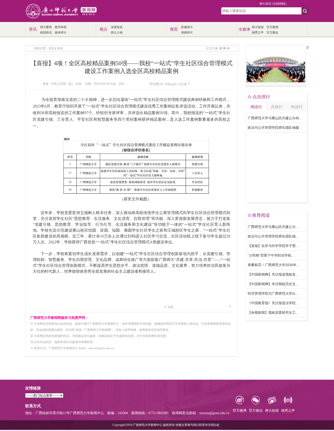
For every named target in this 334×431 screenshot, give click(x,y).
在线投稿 (279, 3)
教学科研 (61, 27)
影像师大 (187, 27)
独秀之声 (258, 32)
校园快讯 (46, 32)
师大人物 (116, 32)
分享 (184, 84)
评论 (170, 84)
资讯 (60, 48)
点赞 (156, 84)
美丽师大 (187, 32)
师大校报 (258, 27)
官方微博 (272, 27)
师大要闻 (46, 27)
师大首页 (265, 3)
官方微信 (272, 32)
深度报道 (116, 27)
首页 (52, 48)
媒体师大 (61, 32)
